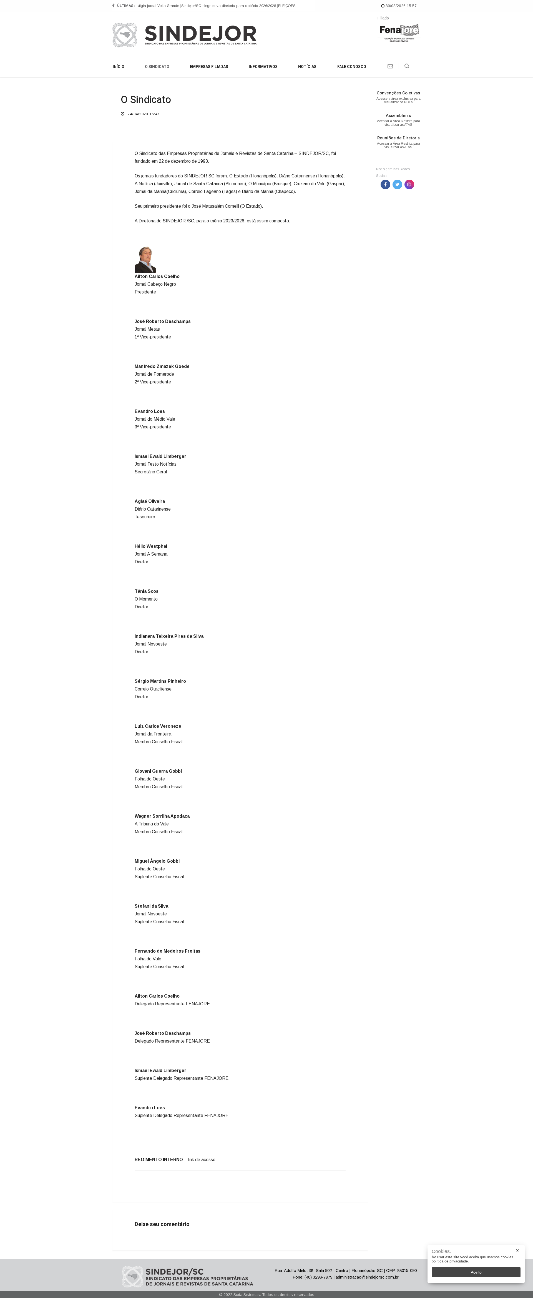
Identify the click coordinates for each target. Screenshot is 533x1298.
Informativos (263, 67)
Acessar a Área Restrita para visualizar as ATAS (398, 123)
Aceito (476, 1272)
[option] (218, 5)
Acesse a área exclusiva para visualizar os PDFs (398, 100)
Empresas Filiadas (209, 67)
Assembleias (398, 115)
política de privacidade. (450, 1261)
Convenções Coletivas (398, 93)
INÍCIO (118, 67)
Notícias (307, 67)
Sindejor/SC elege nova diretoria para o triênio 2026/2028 (218, 6)
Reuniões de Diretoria (398, 138)
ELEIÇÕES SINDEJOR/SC (289, 6)
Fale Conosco (351, 67)
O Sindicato (157, 67)
